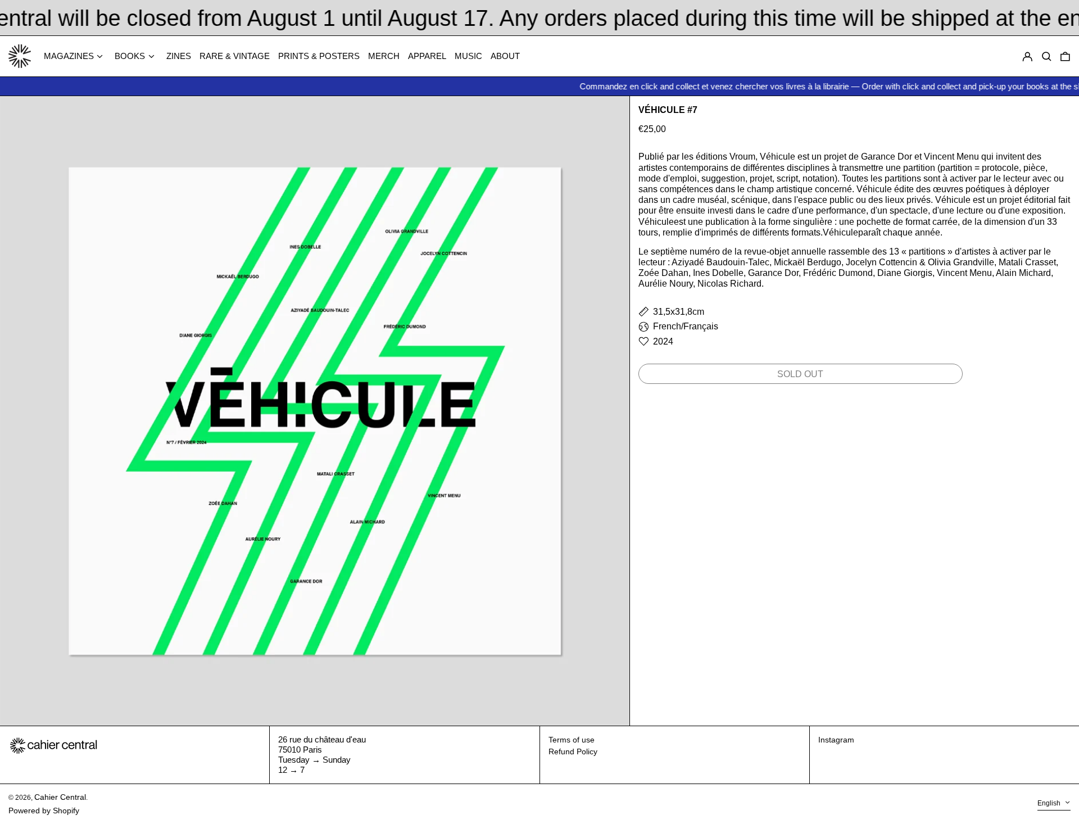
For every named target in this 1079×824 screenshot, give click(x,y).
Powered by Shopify (43, 810)
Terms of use (571, 739)
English (1049, 804)
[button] (1065, 56)
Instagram (836, 739)
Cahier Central (60, 797)
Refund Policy (572, 751)
